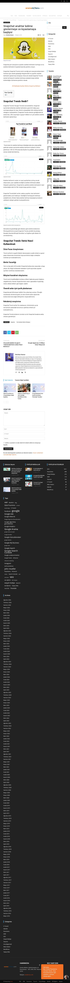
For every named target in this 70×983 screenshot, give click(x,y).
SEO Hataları (14, 580)
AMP (6, 502)
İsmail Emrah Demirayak (57, 77)
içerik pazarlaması (8, 566)
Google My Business (11, 543)
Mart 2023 (6, 705)
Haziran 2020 (7, 790)
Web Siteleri (51, 59)
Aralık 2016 (6, 898)
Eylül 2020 (6, 782)
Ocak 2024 (6, 679)
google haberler (7, 540)
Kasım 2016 (6, 900)
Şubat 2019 (6, 831)
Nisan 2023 (6, 703)
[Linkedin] (22, 372)
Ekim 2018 (6, 841)
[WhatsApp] (17, 332)
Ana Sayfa (5, 20)
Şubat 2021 (6, 769)
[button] (68, 16)
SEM (16, 16)
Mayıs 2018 (6, 854)
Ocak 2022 (6, 741)
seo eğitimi (7, 580)
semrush (6, 577)
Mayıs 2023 (6, 700)
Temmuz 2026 (7, 602)
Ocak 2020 (6, 803)
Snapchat (13, 322)
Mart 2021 (6, 767)
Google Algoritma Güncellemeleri (12, 519)
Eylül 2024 (6, 659)
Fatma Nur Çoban (58, 147)
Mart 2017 (6, 890)
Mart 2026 (6, 613)
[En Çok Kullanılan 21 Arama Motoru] (28, 469)
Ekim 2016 (6, 903)
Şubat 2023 (6, 708)
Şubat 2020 (6, 800)
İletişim (59, 16)
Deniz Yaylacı (57, 102)
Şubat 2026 (6, 615)
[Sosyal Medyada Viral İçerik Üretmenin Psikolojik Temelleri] (38, 387)
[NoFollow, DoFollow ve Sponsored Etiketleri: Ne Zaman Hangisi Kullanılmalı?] (6, 469)
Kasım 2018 (6, 839)
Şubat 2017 (6, 893)
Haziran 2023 (7, 697)
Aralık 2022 (6, 713)
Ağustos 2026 (7, 600)
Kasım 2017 (6, 870)
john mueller (10, 569)
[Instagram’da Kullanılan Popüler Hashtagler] (28, 477)
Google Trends (8, 558)
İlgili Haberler (9, 380)
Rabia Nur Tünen (58, 153)
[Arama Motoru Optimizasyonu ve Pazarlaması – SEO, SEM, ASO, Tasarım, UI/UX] (35, 8)
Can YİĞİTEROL (57, 115)
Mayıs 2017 (6, 885)
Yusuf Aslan (56, 160)
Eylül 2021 (6, 751)
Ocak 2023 (6, 710)
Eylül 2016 (6, 906)
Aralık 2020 (6, 774)
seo (12, 577)
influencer (15, 558)
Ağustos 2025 (7, 631)
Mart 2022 (6, 736)
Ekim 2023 (6, 687)
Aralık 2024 (6, 651)
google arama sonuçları (9, 531)
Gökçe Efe (56, 179)
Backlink (11, 502)
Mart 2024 (6, 674)
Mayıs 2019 (6, 823)
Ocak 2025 (6, 649)
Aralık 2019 (6, 805)
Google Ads (8, 514)
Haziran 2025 (7, 636)
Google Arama (11, 529)
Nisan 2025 (6, 641)
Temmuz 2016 (7, 911)
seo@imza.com (29, 975)
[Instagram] (64, 1)
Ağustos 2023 (7, 692)
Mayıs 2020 (6, 792)
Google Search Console (11, 551)
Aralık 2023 (6, 682)
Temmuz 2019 (7, 818)
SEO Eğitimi (52, 16)
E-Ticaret (50, 38)
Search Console (13, 574)
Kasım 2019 (6, 808)
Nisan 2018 (6, 857)
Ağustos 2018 (7, 846)
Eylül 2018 (6, 844)
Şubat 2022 (6, 738)
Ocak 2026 (6, 618)
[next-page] (7, 402)
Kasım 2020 (6, 777)
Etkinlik (45, 16)
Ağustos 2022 (7, 723)
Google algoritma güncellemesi (10, 523)
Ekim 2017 (6, 872)
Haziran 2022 (7, 728)
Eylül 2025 (6, 628)
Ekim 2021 (6, 749)
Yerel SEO (6, 588)
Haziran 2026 (7, 605)
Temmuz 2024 (7, 664)
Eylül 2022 (6, 721)
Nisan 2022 (6, 733)
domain (18, 505)
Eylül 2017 (6, 875)
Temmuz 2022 (7, 726)
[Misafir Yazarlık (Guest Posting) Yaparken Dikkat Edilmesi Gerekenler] (6, 479)
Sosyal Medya (37, 16)
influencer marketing (9, 560)
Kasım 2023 (6, 685)
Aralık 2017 (6, 867)
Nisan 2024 (6, 672)
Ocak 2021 (6, 772)
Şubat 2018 (6, 862)
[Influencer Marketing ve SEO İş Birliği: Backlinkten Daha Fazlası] (24, 387)
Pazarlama (21, 16)
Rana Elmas (56, 89)
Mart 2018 (6, 859)
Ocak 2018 (6, 864)
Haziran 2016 (7, 913)
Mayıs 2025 (6, 638)
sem (19, 574)
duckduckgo (7, 508)
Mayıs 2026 (6, 607)
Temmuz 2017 (7, 880)
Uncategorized (52, 56)
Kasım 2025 (6, 623)
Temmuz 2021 (7, 756)
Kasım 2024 (6, 654)
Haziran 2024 (7, 667)
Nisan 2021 (6, 764)
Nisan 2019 (6, 826)
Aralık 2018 (6, 836)
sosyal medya (9, 583)
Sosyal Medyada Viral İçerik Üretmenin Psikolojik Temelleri (37, 395)
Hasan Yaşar (57, 134)
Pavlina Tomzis (57, 121)
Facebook (7, 511)
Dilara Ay (56, 95)
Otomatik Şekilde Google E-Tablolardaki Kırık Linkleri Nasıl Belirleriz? (12, 344)
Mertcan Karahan (58, 192)
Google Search (9, 548)
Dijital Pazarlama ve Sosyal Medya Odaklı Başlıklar (8, 395)
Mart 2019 (6, 828)
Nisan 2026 (6, 610)
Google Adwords (9, 516)
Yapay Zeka (51, 64)
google (16, 511)
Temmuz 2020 (7, 787)
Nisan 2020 (6, 795)
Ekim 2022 (6, 718)
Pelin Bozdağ (57, 166)
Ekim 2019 (6, 810)
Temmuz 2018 (7, 849)
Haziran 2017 (7, 882)
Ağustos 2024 (7, 661)
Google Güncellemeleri (12, 537)
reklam (5, 574)
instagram (7, 563)
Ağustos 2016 (7, 908)
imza (11, 981)
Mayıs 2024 (6, 669)
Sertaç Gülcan (57, 172)
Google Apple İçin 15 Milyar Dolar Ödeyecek (36, 344)
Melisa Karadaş (58, 127)
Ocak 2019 (6, 834)
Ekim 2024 (6, 656)
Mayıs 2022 (6, 731)
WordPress (51, 62)
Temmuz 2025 (7, 633)
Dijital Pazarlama (9, 505)
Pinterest (14, 571)
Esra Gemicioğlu (58, 140)
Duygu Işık (56, 83)
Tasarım (28, 16)
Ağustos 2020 (7, 785)
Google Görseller (8, 534)
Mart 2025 (6, 643)
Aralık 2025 (6, 620)
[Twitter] (67, 1)
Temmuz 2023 (7, 695)
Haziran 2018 (7, 852)
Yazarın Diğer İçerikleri (22, 380)
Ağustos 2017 (7, 877)
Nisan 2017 (6, 888)
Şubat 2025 (6, 646)
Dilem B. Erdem (58, 185)
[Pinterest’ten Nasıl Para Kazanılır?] (28, 484)
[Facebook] (61, 1)
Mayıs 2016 (6, 916)
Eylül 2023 (6, 690)
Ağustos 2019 (7, 816)
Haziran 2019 (7, 821)
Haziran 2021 (7, 759)
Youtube (13, 588)
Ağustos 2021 (7, 754)
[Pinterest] (13, 332)
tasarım (18, 583)
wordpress (7, 585)
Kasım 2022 (6, 715)
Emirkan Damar (10, 35)
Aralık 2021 (6, 744)
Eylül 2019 (6, 813)
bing (16, 502)
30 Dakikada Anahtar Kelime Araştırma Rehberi (26, 86)
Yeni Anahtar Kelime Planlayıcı (23, 322)
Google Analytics (9, 526)
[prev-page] (4, 402)
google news (7, 545)
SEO (12, 16)
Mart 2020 (6, 798)
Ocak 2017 (6, 895)
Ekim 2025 (6, 625)
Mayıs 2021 (6, 762)
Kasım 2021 (6, 746)
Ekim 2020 (6, 780)
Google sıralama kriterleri (11, 555)
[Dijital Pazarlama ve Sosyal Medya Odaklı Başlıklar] (9, 387)
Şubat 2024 (6, 677)
